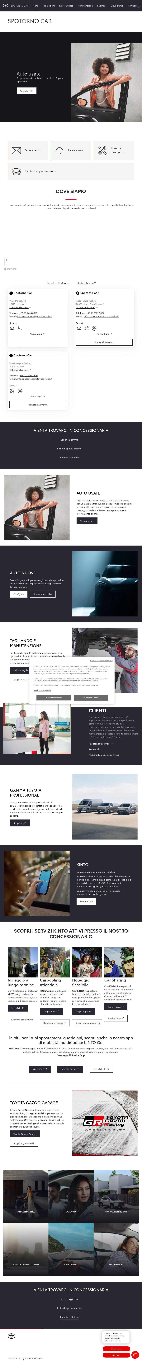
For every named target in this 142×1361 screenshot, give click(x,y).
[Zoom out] (7, 264)
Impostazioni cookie (54, 697)
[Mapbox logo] (10, 269)
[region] (71, 246)
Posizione (63, 283)
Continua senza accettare (101, 660)
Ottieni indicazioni (23, 307)
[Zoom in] (7, 260)
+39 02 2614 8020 (28, 312)
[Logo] (5, 6)
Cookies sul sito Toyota (42, 690)
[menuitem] (36, 5)
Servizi (50, 283)
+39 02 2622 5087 (95, 312)
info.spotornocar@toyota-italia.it (34, 316)
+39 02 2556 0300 (29, 375)
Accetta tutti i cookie (91, 697)
